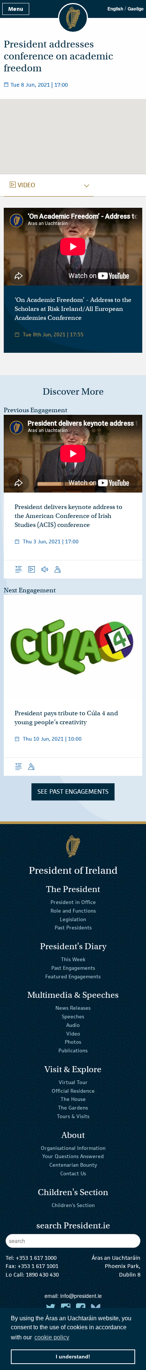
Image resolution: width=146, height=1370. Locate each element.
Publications (73, 1050)
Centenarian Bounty (73, 1164)
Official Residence (73, 1090)
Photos (73, 1042)
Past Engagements (73, 968)
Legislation (73, 919)
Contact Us (73, 1173)
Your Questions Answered (73, 1156)
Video (73, 1033)
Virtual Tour (73, 1082)
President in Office (73, 902)
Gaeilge (136, 8)
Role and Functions (73, 910)
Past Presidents (73, 927)
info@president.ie (81, 1295)
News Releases (73, 1008)
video (22, 185)
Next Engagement (30, 590)
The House (73, 1099)
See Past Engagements (73, 791)
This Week (73, 959)
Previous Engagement (35, 410)
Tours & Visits (73, 1116)
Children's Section (73, 1204)
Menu (15, 8)
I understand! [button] (73, 1357)
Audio (73, 1025)
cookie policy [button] (51, 1337)
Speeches (73, 1016)
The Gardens (73, 1107)
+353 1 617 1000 (36, 1257)
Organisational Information (73, 1147)
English (115, 8)
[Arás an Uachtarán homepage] (73, 846)
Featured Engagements (73, 976)
